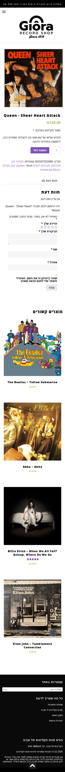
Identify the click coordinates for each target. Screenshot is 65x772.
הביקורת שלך (48, 231)
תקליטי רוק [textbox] (33, 689)
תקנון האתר (57, 715)
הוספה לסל (40, 150)
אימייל (52, 262)
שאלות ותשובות (55, 704)
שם (54, 249)
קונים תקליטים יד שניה (52, 710)
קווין (13, 165)
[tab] (49, 180)
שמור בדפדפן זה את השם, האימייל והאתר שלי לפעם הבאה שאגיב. (36, 279)
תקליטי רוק (17, 161)
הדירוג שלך (49, 223)
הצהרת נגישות (56, 720)
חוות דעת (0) (49, 180)
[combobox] (32, 689)
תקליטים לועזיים (41, 165)
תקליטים (55, 165)
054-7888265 (34, 746)
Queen (20, 165)
